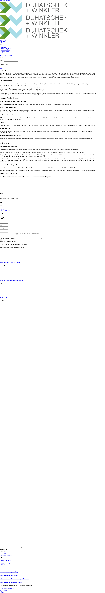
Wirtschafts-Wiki (8, 55)
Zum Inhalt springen (5, 0)
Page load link (3, 591)
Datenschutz (7, 588)
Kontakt (12, 588)
